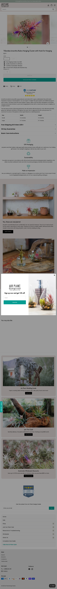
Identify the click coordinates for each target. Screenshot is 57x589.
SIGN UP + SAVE (1, 406)
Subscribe (14, 302)
